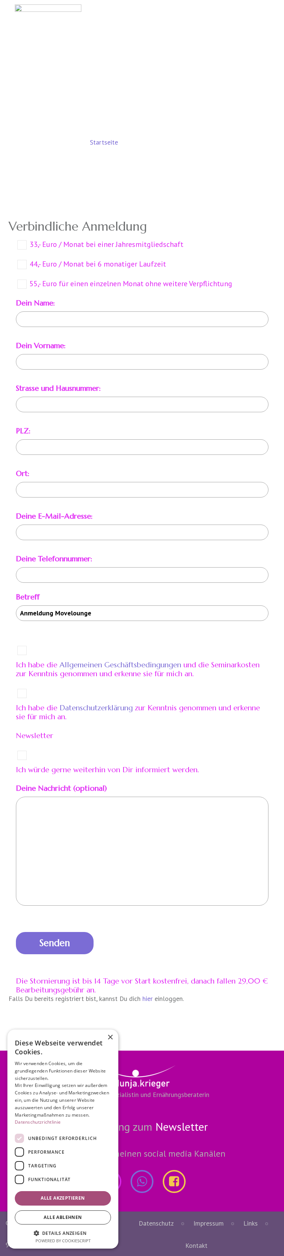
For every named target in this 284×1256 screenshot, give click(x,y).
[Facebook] (174, 1181)
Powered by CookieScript (63, 1240)
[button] (63, 1232)
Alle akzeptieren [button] (63, 1198)
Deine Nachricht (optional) (61, 788)
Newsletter (181, 1126)
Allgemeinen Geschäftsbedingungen (120, 665)
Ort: (23, 473)
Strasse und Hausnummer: (58, 388)
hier (147, 998)
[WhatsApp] (142, 1181)
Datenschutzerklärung (96, 708)
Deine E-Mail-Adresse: (54, 516)
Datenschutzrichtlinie (38, 1122)
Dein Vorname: (41, 345)
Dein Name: (35, 303)
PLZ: (23, 431)
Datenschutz (156, 1223)
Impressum (208, 1223)
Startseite (104, 142)
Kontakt (196, 1245)
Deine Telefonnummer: (54, 558)
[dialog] (62, 1139)
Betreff (28, 597)
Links (250, 1223)
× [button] (110, 1037)
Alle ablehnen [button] (63, 1217)
